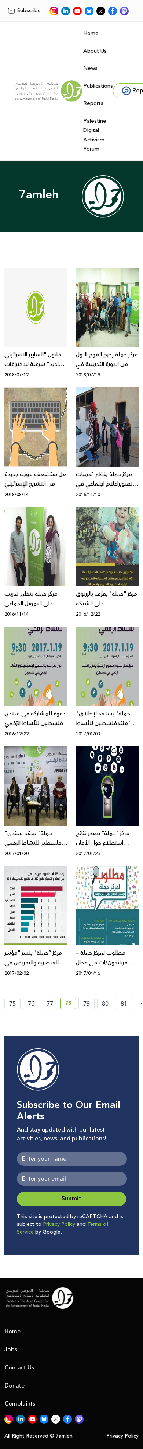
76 (31, 1003)
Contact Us (19, 1367)
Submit (71, 1198)
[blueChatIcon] (89, 11)
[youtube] (77, 11)
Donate (14, 1385)
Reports (93, 103)
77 (50, 1003)
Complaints (19, 1403)
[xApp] (100, 11)
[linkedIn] (65, 11)
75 (12, 1003)
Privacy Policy (59, 1224)
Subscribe (29, 11)
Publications (98, 86)
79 (86, 1003)
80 (105, 1003)
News (90, 68)
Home (91, 33)
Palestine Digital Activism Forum (94, 135)
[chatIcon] (124, 11)
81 (124, 1003)
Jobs (10, 1349)
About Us (95, 51)
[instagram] (54, 11)
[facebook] (112, 11)
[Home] (48, 91)
